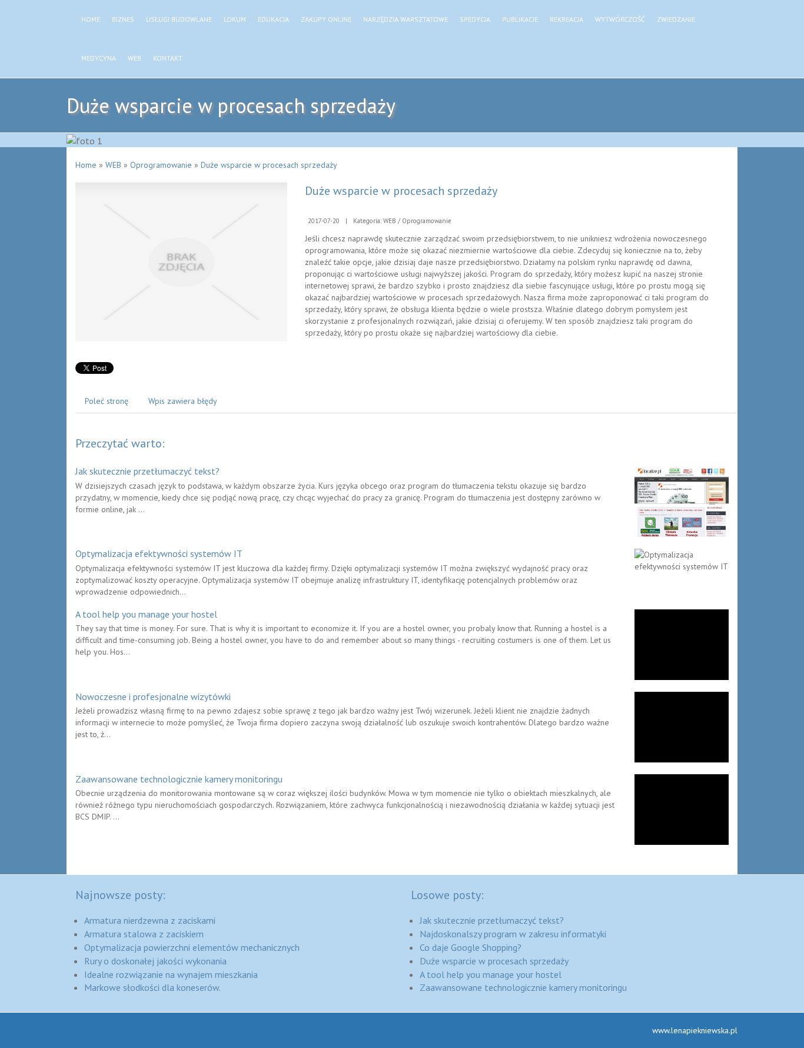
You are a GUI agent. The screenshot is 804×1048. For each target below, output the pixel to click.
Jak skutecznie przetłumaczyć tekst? (147, 471)
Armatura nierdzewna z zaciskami (149, 920)
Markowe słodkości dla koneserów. (152, 987)
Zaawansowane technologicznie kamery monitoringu (179, 779)
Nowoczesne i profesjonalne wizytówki (153, 696)
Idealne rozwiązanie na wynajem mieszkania (171, 974)
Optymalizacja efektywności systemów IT (158, 553)
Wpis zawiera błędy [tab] (182, 401)
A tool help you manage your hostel (146, 614)
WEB (113, 165)
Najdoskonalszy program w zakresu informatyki (513, 934)
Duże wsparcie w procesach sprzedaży (269, 165)
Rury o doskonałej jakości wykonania (155, 961)
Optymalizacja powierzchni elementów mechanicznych (192, 947)
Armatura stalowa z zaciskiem (144, 934)
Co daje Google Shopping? (470, 947)
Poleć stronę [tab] (106, 401)
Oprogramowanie (161, 165)
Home (86, 165)
